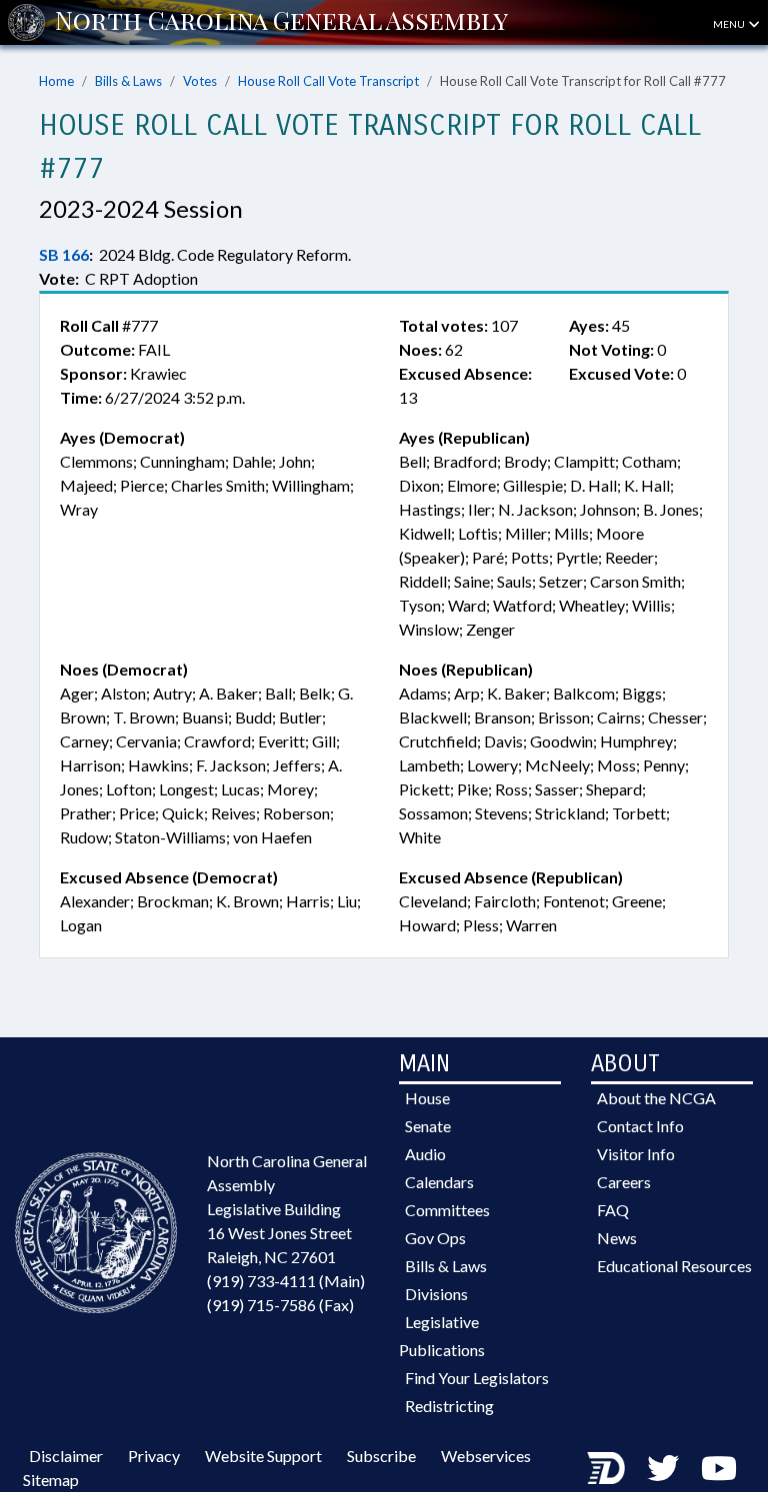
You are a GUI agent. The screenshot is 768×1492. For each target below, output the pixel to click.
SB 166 (64, 254)
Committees (447, 1209)
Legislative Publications (442, 1335)
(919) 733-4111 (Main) (286, 1280)
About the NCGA (656, 1097)
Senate (428, 1125)
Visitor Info (636, 1153)
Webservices (486, 1455)
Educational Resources (674, 1265)
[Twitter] (663, 1467)
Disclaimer (66, 1455)
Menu (730, 24)
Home (56, 81)
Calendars (439, 1181)
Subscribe (381, 1455)
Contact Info (640, 1125)
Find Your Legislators (477, 1377)
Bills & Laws (128, 81)
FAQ (613, 1209)
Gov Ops (435, 1237)
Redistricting (449, 1405)
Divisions (436, 1293)
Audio (425, 1153)
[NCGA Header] (281, 22)
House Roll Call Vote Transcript (328, 81)
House (427, 1097)
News (617, 1237)
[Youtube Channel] (719, 1467)
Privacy (154, 1455)
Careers (624, 1181)
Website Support (263, 1455)
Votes (200, 81)
